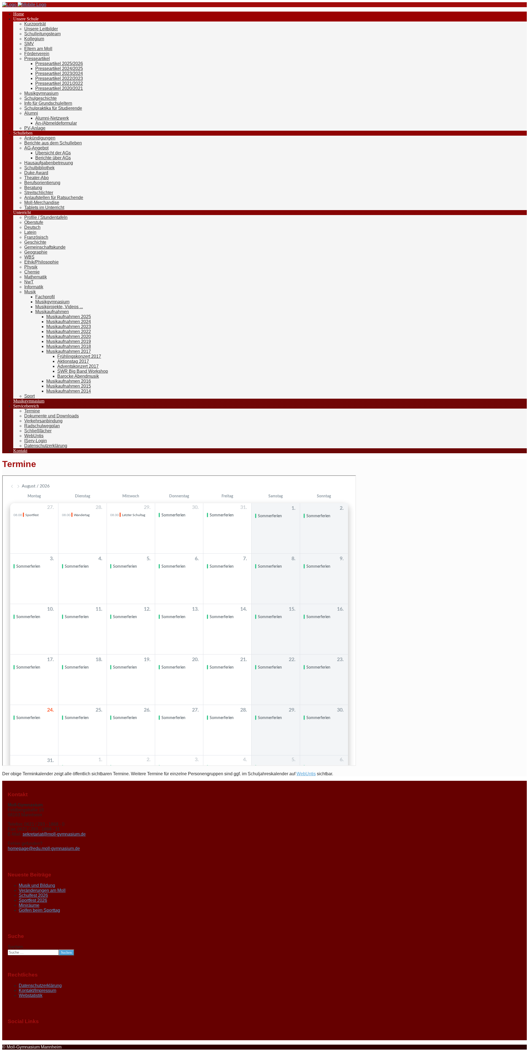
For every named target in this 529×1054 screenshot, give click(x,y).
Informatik (33, 287)
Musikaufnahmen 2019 (68, 341)
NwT (29, 282)
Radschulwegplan (42, 425)
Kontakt (20, 450)
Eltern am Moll (38, 48)
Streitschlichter (38, 192)
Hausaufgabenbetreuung (48, 162)
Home (18, 14)
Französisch (36, 237)
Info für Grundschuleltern (48, 103)
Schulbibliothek (39, 167)
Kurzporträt (35, 24)
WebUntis (34, 435)
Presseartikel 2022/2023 (59, 78)
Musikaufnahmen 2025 (68, 316)
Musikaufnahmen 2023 (68, 326)
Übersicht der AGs (53, 153)
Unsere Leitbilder (41, 28)
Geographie (35, 252)
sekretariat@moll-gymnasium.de (54, 834)
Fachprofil (45, 296)
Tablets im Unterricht (44, 207)
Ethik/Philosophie (41, 262)
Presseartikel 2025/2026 (59, 63)
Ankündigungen (39, 138)
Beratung (33, 187)
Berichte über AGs (53, 157)
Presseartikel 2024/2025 (59, 68)
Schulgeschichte (40, 98)
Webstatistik (30, 995)
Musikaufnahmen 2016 (68, 381)
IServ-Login (35, 440)
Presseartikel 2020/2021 (59, 88)
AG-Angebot (36, 148)
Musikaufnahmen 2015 (68, 386)
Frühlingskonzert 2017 (79, 356)
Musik (30, 291)
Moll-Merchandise (41, 202)
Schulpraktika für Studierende (53, 108)
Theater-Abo (36, 177)
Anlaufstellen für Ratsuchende (53, 197)
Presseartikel (37, 58)
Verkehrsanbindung (43, 421)
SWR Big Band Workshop (82, 371)
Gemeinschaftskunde (45, 247)
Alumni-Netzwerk (52, 118)
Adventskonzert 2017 (78, 366)
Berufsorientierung (42, 182)
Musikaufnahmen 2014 (68, 391)
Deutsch (32, 227)
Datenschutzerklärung (45, 445)
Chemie (32, 272)
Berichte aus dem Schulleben (53, 143)
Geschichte (35, 242)
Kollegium (34, 38)
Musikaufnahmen (52, 311)
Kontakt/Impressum (37, 990)
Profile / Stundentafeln (46, 217)
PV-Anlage (34, 128)
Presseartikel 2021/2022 (59, 83)
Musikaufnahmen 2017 (68, 351)
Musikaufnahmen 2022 (68, 331)
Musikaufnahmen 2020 (68, 336)
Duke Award (36, 172)
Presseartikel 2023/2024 (59, 73)
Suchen (15, 947)
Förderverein (36, 53)
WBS (29, 257)
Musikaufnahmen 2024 (68, 321)
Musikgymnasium (41, 93)
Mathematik (35, 277)
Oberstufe (33, 222)
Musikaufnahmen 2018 (68, 346)
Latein (30, 232)
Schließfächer (38, 430)
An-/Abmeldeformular (56, 123)
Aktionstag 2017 (73, 361)
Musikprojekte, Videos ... (59, 306)
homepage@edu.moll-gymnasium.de (44, 848)
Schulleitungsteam (42, 33)
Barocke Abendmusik (78, 376)
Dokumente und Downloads (51, 416)
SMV (29, 43)
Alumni (31, 113)
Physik (30, 267)
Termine (32, 411)
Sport (29, 396)
